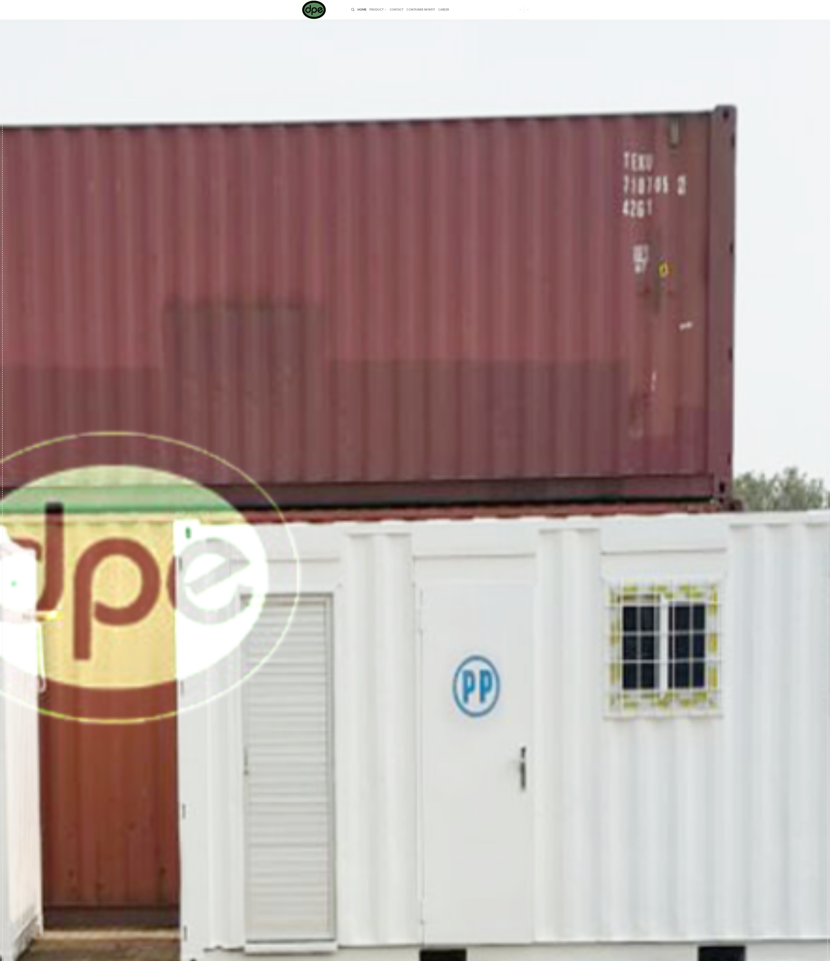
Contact (397, 9)
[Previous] (22, 500)
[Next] (808, 500)
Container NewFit (421, 9)
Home (362, 9)
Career (443, 9)
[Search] (352, 10)
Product (376, 9)
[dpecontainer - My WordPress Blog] (323, 9)
